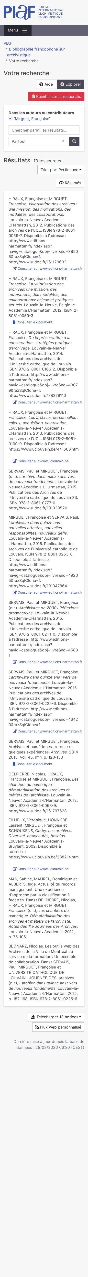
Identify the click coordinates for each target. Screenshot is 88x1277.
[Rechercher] (74, 141)
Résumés (72, 182)
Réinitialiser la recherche (58, 96)
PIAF (8, 43)
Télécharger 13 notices (56, 1016)
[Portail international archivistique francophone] (44, 12)
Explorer (72, 84)
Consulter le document (34, 322)
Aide (48, 84)
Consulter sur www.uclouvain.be (43, 461)
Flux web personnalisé (60, 1027)
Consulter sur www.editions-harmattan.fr (50, 268)
